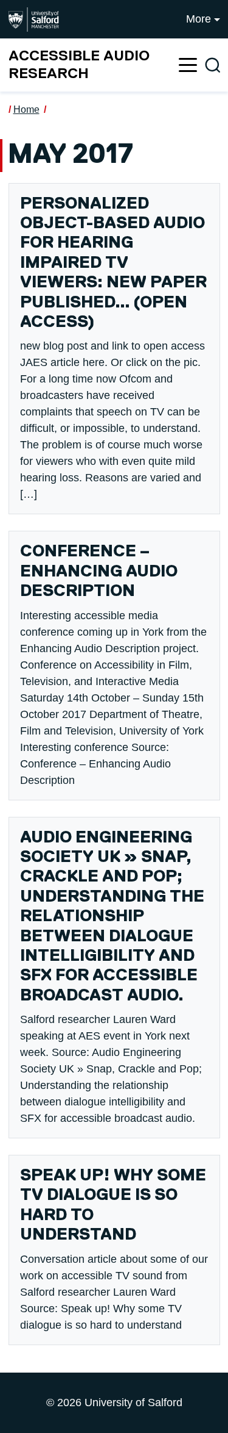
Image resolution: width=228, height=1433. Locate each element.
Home (26, 109)
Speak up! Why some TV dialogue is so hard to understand (113, 1205)
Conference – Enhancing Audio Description (99, 572)
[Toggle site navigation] (188, 65)
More (198, 19)
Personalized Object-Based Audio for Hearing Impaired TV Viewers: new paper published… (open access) (113, 263)
